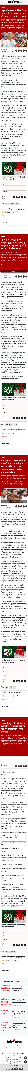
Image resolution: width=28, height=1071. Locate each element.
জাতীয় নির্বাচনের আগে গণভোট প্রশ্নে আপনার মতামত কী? (13, 178)
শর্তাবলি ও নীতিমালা (18, 1048)
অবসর (6, 952)
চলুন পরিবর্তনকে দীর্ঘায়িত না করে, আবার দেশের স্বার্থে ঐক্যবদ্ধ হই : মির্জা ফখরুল (14, 13)
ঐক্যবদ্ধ (7, 204)
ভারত (6, 687)
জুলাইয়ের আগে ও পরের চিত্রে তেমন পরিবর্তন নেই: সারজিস (19, 1013)
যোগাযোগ (16, 1046)
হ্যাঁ (3, 184)
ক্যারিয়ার (21, 1046)
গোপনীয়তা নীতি (9, 1048)
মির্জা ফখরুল (12, 952)
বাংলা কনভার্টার (14, 1050)
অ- (25, 1062)
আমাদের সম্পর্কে (9, 1046)
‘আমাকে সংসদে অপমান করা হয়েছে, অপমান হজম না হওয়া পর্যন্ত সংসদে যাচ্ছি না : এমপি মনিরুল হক (13, 244)
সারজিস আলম (12, 687)
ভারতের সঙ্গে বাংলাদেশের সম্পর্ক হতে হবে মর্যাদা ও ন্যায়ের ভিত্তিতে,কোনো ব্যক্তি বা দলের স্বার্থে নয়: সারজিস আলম (13, 466)
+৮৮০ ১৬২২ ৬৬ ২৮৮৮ (16, 1061)
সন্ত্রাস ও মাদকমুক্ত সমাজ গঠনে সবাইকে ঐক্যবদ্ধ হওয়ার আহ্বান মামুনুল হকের (19, 1001)
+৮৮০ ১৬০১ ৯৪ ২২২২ (16, 1057)
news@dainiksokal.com (14, 1059)
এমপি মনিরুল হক (9, 425)
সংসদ (15, 425)
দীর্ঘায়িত (12, 204)
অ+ (26, 1058)
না (3, 188)
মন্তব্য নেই (5, 192)
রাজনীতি (3, 8)
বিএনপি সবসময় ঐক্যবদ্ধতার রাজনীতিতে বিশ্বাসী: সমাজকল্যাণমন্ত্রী (19, 989)
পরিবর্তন (17, 204)
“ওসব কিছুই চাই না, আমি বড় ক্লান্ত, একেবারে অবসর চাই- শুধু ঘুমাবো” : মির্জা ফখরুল (13, 728)
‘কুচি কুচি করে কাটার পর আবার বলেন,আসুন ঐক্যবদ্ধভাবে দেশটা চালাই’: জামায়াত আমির (19, 1025)
